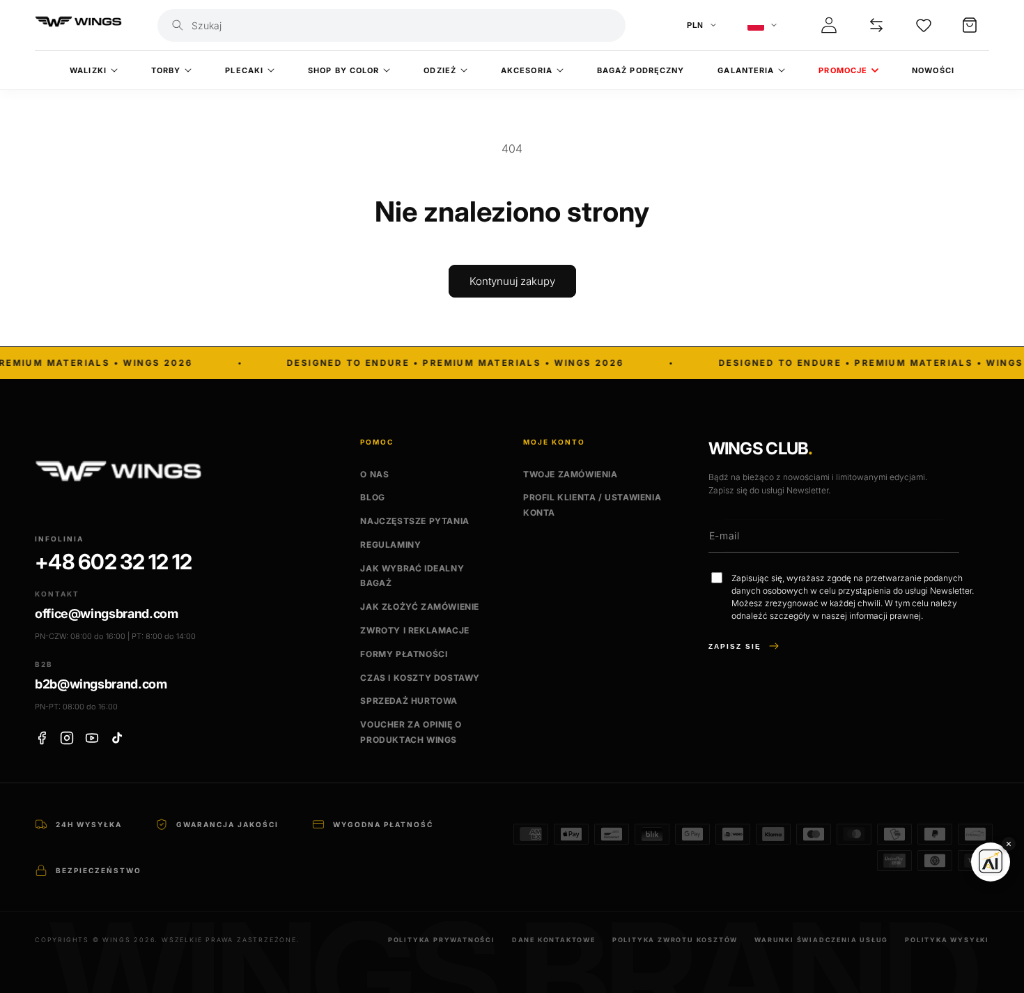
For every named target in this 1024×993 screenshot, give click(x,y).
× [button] (1008, 843)
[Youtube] (92, 738)
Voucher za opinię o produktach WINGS (410, 732)
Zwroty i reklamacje (414, 630)
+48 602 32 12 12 (113, 562)
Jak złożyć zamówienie (419, 606)
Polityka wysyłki (947, 940)
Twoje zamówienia (570, 474)
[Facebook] (42, 738)
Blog (372, 498)
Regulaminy (390, 544)
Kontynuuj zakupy (512, 281)
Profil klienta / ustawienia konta (592, 505)
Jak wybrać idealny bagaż (412, 576)
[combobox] (404, 25)
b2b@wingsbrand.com (101, 684)
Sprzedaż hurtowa (409, 701)
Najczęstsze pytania (414, 521)
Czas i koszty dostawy (420, 677)
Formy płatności (403, 654)
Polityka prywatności (441, 940)
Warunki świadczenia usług (821, 940)
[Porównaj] (876, 25)
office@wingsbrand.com (106, 614)
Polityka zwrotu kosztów (675, 940)
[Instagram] (67, 738)
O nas (374, 474)
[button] (970, 25)
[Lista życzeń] (923, 25)
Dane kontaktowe (554, 940)
